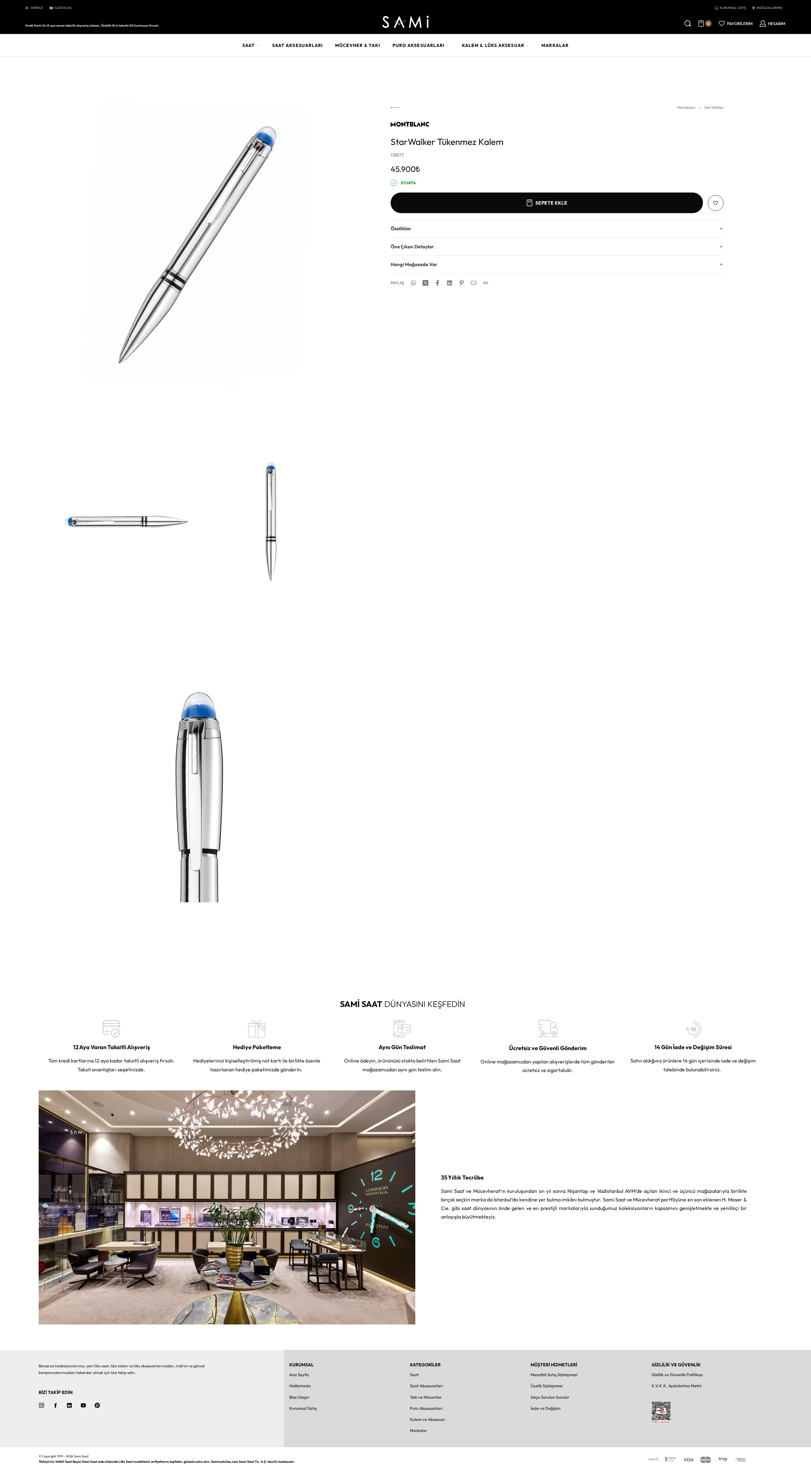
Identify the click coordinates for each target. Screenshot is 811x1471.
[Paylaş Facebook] (437, 283)
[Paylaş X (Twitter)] (425, 283)
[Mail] (473, 283)
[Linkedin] (69, 1405)
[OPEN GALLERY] (199, 245)
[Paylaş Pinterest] (461, 283)
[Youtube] (83, 1405)
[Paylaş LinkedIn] (449, 283)
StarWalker (714, 107)
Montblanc (686, 107)
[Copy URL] (486, 283)
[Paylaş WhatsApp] (413, 283)
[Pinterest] (97, 1405)
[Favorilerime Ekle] (716, 203)
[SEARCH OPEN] (687, 23)
